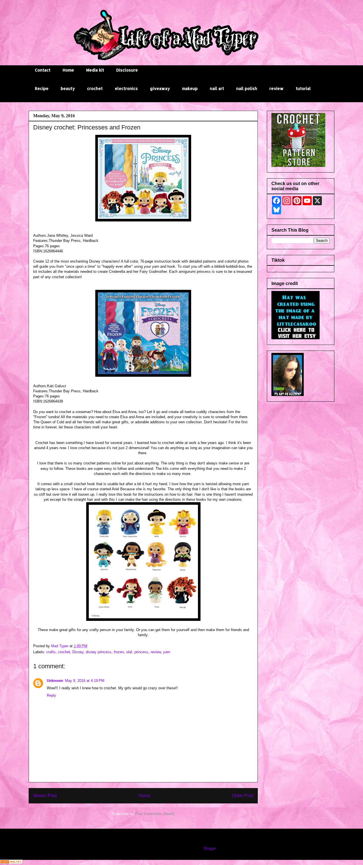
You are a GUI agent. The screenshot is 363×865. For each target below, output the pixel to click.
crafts (51, 652)
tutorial (303, 88)
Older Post (242, 795)
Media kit (95, 70)
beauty (68, 88)
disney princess (98, 652)
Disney (77, 652)
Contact (42, 70)
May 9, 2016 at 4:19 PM (84, 680)
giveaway (160, 88)
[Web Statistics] (11, 862)
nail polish (246, 88)
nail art (217, 88)
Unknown (55, 680)
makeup (190, 88)
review (276, 88)
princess (141, 652)
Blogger (210, 848)
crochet (95, 88)
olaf (129, 652)
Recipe (41, 88)
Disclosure (127, 70)
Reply (51, 695)
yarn (166, 652)
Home (68, 70)
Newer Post (45, 795)
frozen (119, 652)
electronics (126, 88)
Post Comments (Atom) (154, 814)
